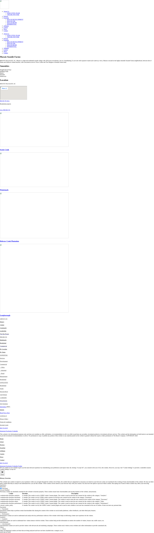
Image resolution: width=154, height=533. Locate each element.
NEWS (2, 410)
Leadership (3, 331)
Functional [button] (3, 507)
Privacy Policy (4, 419)
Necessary (5, 488)
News (5, 29)
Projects (6, 16)
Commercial (3, 364)
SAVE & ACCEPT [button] (5, 532)
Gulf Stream (3, 394)
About (2, 442)
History (2, 322)
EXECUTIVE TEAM (13, 13)
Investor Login (4, 425)
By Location (3, 349)
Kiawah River (4, 391)
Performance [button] (3, 512)
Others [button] (2, 527)
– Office (2, 367)
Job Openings (4, 404)
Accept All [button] (12, 469)
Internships (3, 407)
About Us (6, 11)
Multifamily (3, 340)
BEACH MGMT (12, 22)
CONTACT (3, 416)
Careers (6, 27)
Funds (1, 388)
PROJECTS (3, 337)
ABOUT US (3, 319)
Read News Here (5, 413)
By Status (2, 352)
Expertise (6, 18)
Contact (6, 31)
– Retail (2, 373)
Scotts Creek (4, 150)
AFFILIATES (4, 382)
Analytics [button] (2, 517)
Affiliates (6, 26)
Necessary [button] (3, 486)
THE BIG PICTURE (13, 14)
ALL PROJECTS (5, 110)
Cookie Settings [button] (4, 469)
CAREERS (3, 398)
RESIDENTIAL (12, 24)
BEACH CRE (11, 21)
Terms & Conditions (5, 422)
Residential (3, 343)
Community (3, 328)
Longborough (5, 315)
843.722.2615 (4, 428)
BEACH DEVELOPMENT (15, 19)
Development (4, 361)
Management (3, 376)
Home (1, 439)
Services (2, 358)
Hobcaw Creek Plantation (9, 241)
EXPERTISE (4, 355)
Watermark (4, 190)
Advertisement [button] (4, 522)
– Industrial (3, 370)
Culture (2, 325)
